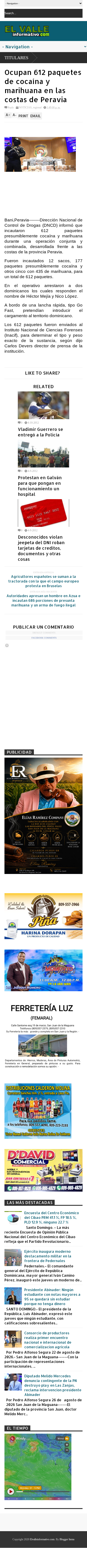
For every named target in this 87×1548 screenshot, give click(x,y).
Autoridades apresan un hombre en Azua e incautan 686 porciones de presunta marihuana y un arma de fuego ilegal (43, 600)
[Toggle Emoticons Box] (6, 645)
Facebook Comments (44, 638)
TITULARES (16, 57)
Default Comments (44, 632)
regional (37, 107)
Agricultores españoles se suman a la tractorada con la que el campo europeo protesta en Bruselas (43, 581)
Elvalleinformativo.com (42, 1539)
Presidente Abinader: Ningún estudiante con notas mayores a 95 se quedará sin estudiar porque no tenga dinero (52, 1296)
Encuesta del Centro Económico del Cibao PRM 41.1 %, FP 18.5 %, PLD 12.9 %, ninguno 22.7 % (51, 1217)
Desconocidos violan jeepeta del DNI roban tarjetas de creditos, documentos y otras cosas (41, 548)
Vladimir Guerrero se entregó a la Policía (40, 432)
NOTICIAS (25, 107)
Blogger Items (67, 1539)
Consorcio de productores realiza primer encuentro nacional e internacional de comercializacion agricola (47, 1340)
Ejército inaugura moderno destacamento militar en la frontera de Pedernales (47, 1256)
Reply (11, 107)
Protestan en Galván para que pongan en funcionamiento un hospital (40, 486)
